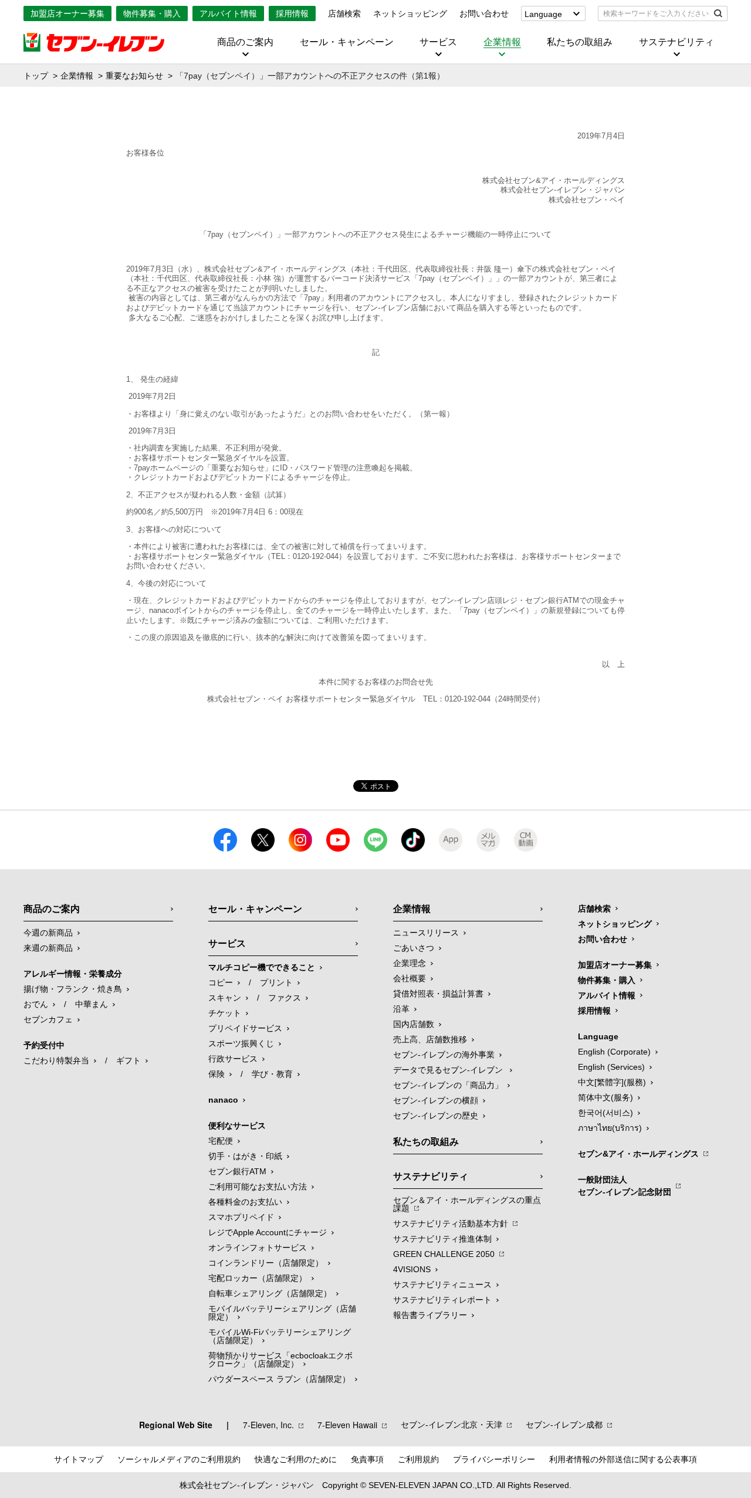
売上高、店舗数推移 (430, 1039)
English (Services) (611, 1067)
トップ (35, 75)
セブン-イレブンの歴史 (435, 1115)
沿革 (401, 1009)
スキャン (224, 997)
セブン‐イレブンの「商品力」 (448, 1085)
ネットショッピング (410, 13)
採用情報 (292, 13)
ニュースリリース (426, 932)
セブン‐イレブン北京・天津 (451, 1424)
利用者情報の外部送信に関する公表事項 (623, 1459)
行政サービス (233, 1058)
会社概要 (409, 978)
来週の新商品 (48, 948)
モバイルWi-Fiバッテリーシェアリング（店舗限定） (279, 1336)
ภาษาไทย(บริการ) (610, 1128)
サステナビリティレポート (442, 1299)
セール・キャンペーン (347, 42)
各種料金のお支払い (245, 1201)
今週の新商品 (48, 932)
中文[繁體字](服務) (612, 1082)
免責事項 (367, 1459)
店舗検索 (344, 13)
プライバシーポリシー (494, 1459)
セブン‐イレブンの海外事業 (444, 1054)
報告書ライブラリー (430, 1315)
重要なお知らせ (134, 75)
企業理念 (409, 963)
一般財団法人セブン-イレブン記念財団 (624, 1186)
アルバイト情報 (228, 13)
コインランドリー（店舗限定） (265, 1262)
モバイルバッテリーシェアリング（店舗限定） (282, 1312)
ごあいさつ (413, 948)
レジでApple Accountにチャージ (267, 1232)
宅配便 (220, 1140)
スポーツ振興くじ (241, 1043)
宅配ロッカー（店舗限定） (257, 1278)
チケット (224, 1013)
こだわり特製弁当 (56, 1060)
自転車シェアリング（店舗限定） (269, 1293)
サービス (438, 42)
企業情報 (502, 42)
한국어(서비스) (605, 1112)
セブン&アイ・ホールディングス (638, 1154)
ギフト (128, 1060)
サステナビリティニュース (442, 1284)
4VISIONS (412, 1269)
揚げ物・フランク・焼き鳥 (72, 989)
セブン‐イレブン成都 (564, 1424)
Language (543, 14)
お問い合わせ (484, 13)
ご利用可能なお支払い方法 (257, 1186)
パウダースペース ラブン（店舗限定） (279, 1379)
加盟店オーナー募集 (67, 13)
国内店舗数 (413, 1024)
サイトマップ (78, 1459)
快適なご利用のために (296, 1459)
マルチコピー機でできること (261, 967)
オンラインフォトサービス (257, 1247)
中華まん (91, 1004)
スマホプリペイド (241, 1217)
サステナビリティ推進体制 (442, 1238)
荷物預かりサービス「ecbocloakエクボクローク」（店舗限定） (280, 1359)
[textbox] (654, 13)
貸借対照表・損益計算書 (438, 993)
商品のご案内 (245, 42)
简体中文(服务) (605, 1097)
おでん (35, 1004)
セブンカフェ (48, 1019)
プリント (276, 982)
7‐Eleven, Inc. (268, 1425)
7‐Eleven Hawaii (347, 1425)
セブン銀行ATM (237, 1171)
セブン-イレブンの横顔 (435, 1100)
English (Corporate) (614, 1051)
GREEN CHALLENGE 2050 (444, 1254)
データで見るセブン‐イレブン (449, 1070)
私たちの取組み (580, 42)
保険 (216, 1074)
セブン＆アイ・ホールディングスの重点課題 (467, 1204)
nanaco (223, 1099)
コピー (220, 982)
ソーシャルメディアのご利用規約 (179, 1459)
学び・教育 (272, 1074)
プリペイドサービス (245, 1028)
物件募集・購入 (152, 13)
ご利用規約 (418, 1459)
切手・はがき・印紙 (245, 1156)
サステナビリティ (676, 42)
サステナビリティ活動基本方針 (450, 1223)
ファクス (284, 997)
